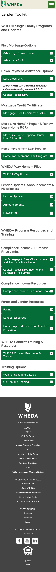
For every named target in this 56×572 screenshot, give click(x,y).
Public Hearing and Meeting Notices (28, 472)
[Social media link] (19, 540)
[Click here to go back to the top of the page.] (5, 557)
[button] (51, 4)
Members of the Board (28, 454)
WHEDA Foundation (28, 458)
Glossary (28, 517)
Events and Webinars (28, 463)
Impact (28, 432)
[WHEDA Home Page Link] (11, 3)
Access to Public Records (28, 501)
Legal (28, 564)
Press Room (28, 441)
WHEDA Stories (28, 436)
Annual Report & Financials (28, 445)
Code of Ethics (28, 488)
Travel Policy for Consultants (28, 492)
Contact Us (28, 534)
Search (28, 522)
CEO (28, 449)
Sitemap (28, 513)
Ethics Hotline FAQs (28, 497)
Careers (28, 467)
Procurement (28, 483)
